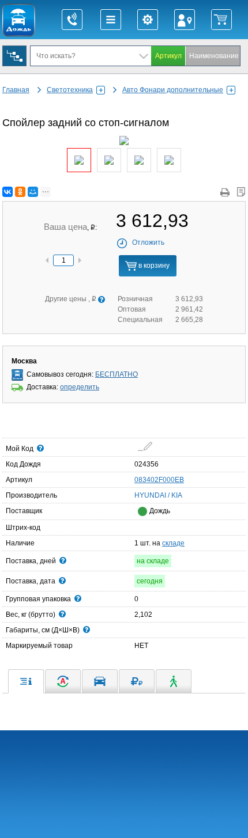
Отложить (148, 242)
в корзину (153, 265)
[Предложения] (137, 681)
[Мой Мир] (33, 192)
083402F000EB (159, 480)
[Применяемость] (100, 681)
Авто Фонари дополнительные (172, 90)
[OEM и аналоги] (63, 681)
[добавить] (145, 446)
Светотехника (70, 90)
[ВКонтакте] (7, 192)
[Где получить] (173, 681)
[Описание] (26, 681)
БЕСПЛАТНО (116, 374)
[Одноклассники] (20, 192)
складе (173, 543)
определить (79, 387)
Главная (15, 90)
